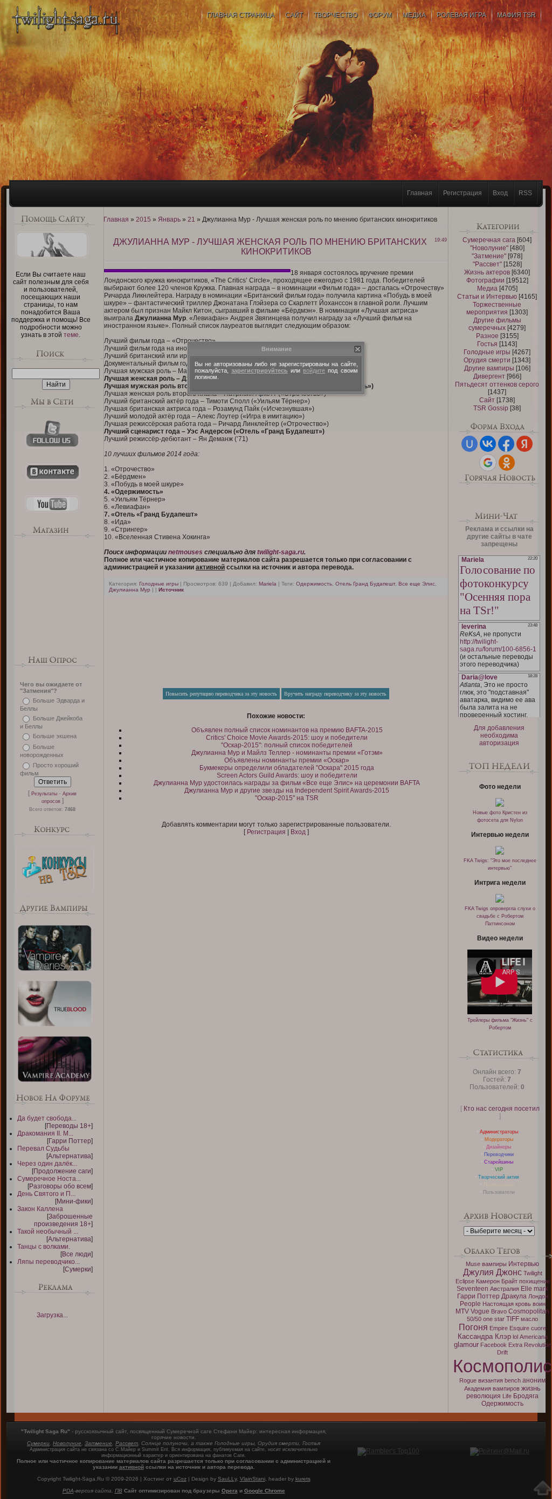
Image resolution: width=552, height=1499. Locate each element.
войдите (314, 370)
